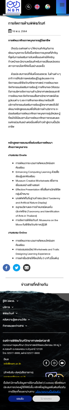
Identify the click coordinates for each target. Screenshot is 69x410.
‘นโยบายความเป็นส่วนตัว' (48, 391)
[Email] (26, 267)
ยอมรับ (20, 398)
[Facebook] (6, 267)
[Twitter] (16, 267)
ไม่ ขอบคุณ (46, 398)
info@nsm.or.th (12, 363)
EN (37, 6)
